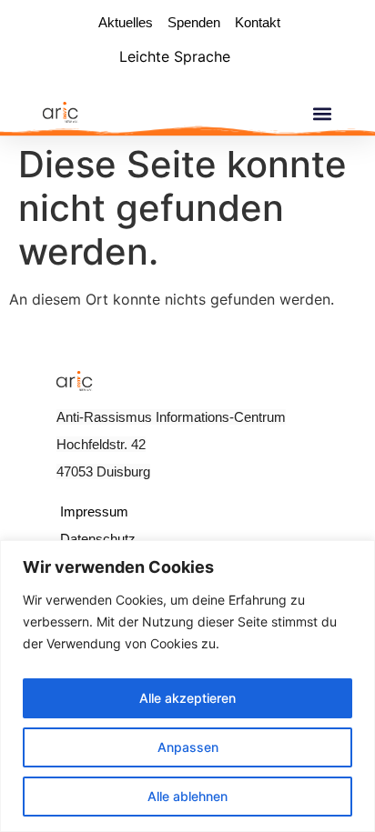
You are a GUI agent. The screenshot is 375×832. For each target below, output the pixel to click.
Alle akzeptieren (187, 698)
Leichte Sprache (174, 56)
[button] (322, 113)
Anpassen (187, 747)
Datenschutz (98, 538)
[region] (187, 686)
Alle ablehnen (187, 796)
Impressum (94, 511)
